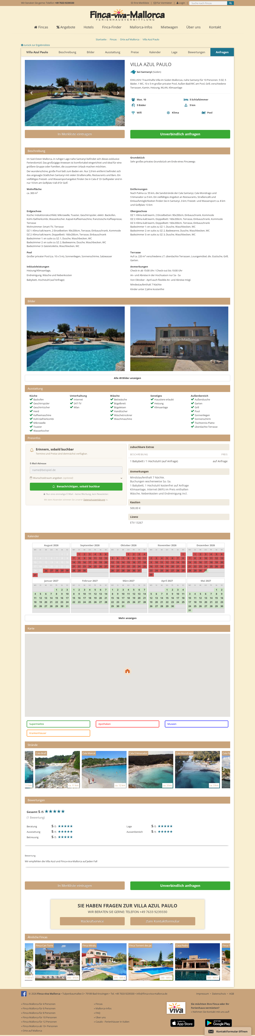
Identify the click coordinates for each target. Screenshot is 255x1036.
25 (40, 570)
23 (67, 566)
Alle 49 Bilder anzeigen (127, 378)
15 (62, 562)
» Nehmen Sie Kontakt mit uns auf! (210, 1011)
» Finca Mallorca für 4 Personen (38, 1004)
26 (46, 570)
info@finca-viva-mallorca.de (151, 993)
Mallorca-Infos (141, 27)
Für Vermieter (164, 2)
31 (35, 575)
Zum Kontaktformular (163, 921)
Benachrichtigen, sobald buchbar (78, 486)
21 (56, 566)
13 (51, 562)
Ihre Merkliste (141, 2)
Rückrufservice (92, 921)
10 (35, 562)
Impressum (202, 993)
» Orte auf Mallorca (31, 1030)
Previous (31, 93)
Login (181, 2)
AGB (231, 993)
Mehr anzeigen (128, 618)
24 (35, 570)
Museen (171, 724)
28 (56, 570)
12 (46, 562)
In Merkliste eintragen (75, 134)
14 (56, 562)
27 (51, 570)
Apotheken (104, 724)
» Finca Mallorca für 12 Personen (39, 1021)
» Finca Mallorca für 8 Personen (38, 1013)
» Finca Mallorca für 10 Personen (39, 1017)
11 (40, 562)
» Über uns (100, 1017)
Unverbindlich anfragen (180, 134)
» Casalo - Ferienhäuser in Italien (111, 1021)
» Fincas (98, 1004)
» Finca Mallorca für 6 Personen (38, 1008)
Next (118, 93)
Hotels (89, 27)
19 (46, 566)
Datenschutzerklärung (94, 499)
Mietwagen (169, 27)
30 (67, 570)
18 (40, 566)
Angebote (67, 27)
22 (62, 566)
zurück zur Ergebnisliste (36, 45)
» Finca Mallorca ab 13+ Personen (39, 1026)
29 (62, 570)
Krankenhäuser (37, 733)
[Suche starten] (230, 3)
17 (35, 566)
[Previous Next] (75, 93)
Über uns (193, 27)
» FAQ (97, 1013)
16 (67, 562)
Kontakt (215, 27)
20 (51, 566)
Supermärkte (36, 724)
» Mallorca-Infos (102, 1008)
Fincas (42, 27)
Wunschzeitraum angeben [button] (53, 478)
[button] (127, 671)
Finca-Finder (111, 27)
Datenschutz (219, 993)
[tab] (127, 150)
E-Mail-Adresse (38, 463)
